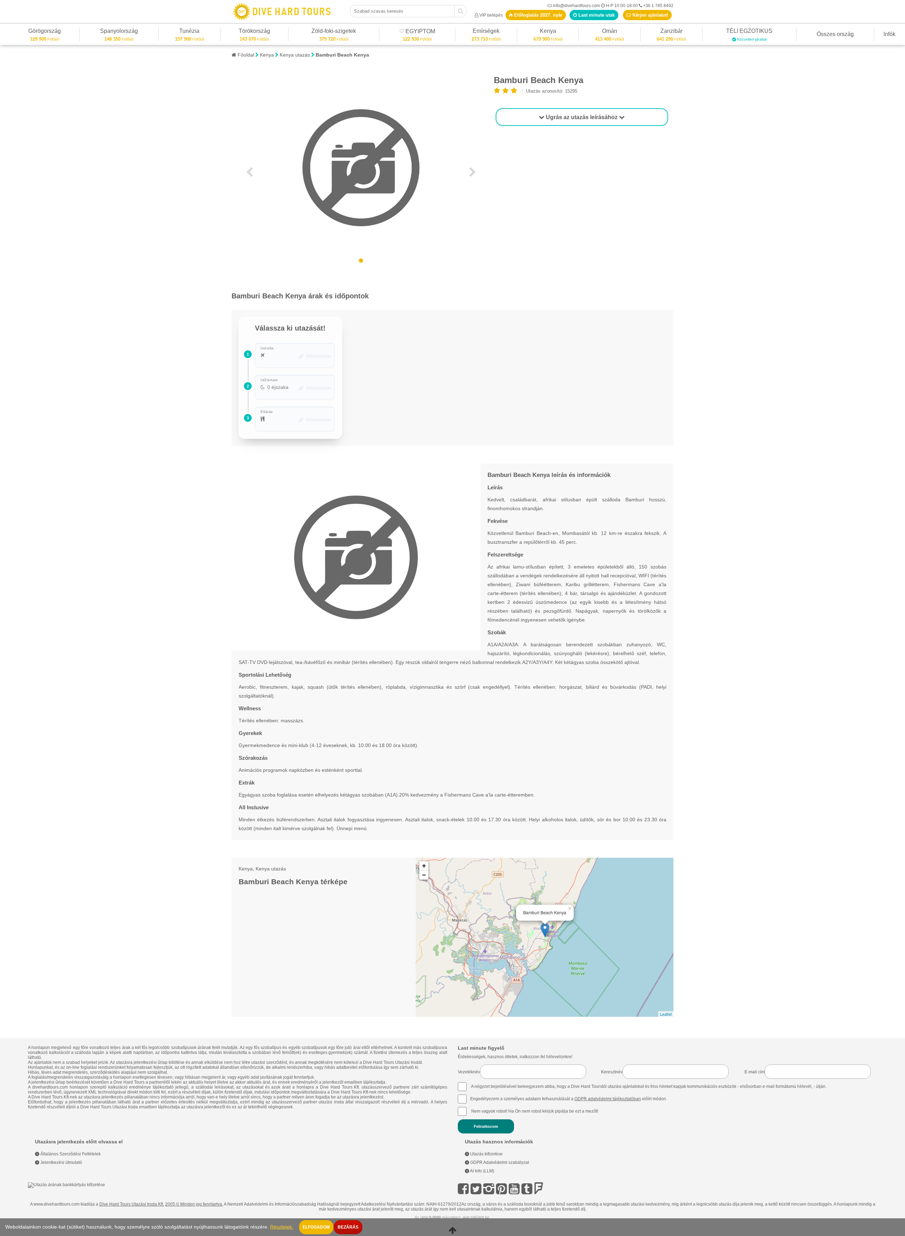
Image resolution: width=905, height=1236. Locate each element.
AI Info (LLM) (481, 1170)
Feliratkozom (486, 1126)
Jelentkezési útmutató (60, 1162)
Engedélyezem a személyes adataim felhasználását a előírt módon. (568, 1098)
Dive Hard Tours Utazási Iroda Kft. (131, 1204)
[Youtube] (514, 1189)
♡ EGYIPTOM (417, 32)
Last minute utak (596, 15)
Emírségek (486, 32)
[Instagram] (488, 1189)
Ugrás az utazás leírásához (581, 117)
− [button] (424, 875)
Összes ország (835, 34)
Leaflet (666, 1014)
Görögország (44, 32)
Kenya (548, 32)
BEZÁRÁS (348, 1227)
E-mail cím (755, 1071)
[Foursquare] (538, 1189)
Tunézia (189, 32)
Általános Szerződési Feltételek (70, 1154)
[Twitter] (476, 1189)
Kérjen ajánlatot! (649, 15)
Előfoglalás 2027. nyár (537, 15)
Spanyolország (119, 32)
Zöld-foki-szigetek (333, 32)
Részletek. (281, 1227)
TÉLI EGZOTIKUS (749, 32)
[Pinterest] (501, 1189)
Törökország (254, 32)
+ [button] (424, 865)
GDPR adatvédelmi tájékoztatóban (607, 1098)
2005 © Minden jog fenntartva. (194, 1204)
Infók (889, 34)
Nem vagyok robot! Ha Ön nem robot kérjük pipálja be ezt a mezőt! (534, 1111)
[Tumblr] (526, 1189)
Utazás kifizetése (486, 1154)
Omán (610, 32)
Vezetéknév (469, 1071)
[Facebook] (463, 1189)
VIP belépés (491, 15)
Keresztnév (612, 1071)
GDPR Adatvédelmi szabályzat (499, 1162)
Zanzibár (671, 32)
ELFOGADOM (316, 1227)
